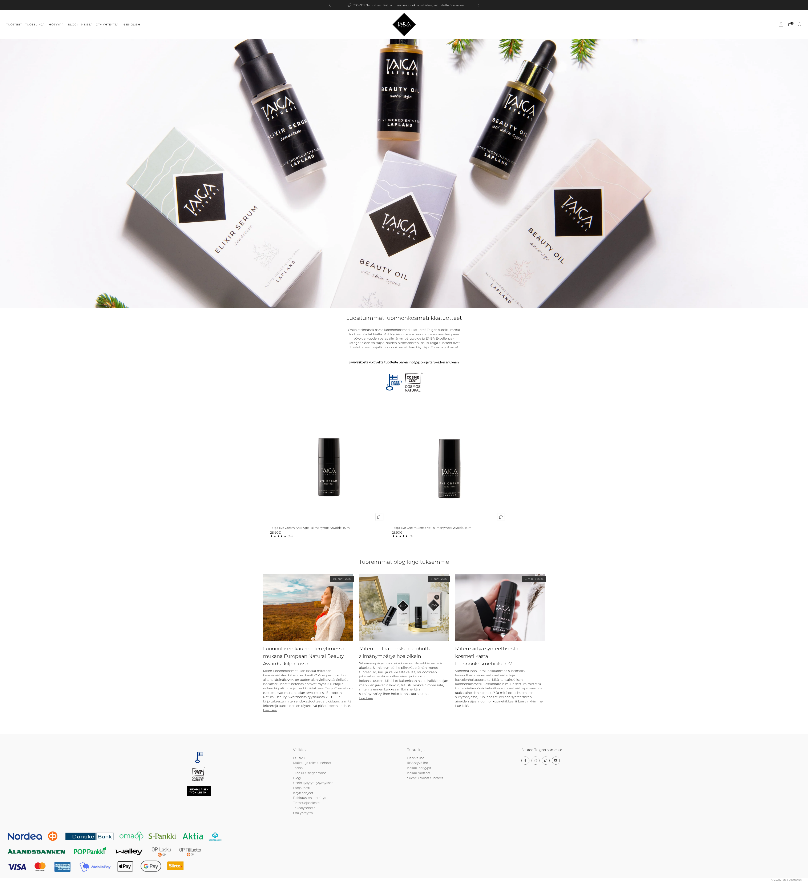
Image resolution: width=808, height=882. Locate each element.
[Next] (478, 5)
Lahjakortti (301, 788)
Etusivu (299, 758)
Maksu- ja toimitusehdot (312, 763)
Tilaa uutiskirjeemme (309, 773)
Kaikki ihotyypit (419, 768)
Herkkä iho (415, 758)
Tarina (298, 768)
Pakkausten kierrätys (309, 798)
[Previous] (329, 5)
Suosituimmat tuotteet (425, 778)
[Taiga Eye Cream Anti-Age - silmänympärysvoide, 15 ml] (328, 466)
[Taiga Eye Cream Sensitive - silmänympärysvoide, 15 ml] (450, 466)
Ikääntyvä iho (417, 763)
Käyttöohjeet (303, 793)
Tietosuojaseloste (306, 803)
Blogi (297, 778)
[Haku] (799, 24)
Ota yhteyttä (303, 813)
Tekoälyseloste (304, 808)
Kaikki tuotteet (419, 773)
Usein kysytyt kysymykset (313, 783)
